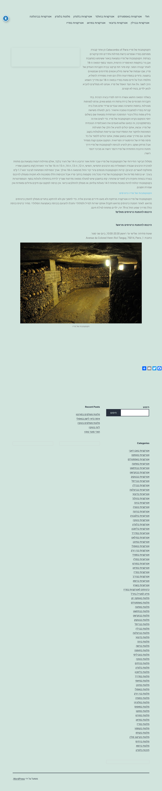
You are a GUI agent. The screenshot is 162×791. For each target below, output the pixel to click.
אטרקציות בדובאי (118, 22)
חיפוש (146, 407)
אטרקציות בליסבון (140, 528)
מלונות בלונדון (62, 16)
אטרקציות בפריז (75, 22)
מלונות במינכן (142, 685)
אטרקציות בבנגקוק (140, 476)
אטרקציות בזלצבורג (139, 515)
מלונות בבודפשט (141, 611)
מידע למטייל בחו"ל (140, 593)
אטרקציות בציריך (141, 576)
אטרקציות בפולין (141, 559)
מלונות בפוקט (142, 711)
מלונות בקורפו (142, 732)
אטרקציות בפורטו (140, 563)
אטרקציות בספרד (140, 554)
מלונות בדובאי (142, 637)
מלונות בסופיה (142, 698)
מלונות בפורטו (142, 715)
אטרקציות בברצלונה (41, 16)
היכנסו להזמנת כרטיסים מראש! (134, 224)
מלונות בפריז (143, 724)
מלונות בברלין (142, 628)
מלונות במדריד (142, 676)
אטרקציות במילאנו (140, 537)
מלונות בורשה (142, 646)
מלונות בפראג (142, 719)
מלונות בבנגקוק (141, 620)
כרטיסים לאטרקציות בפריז (136, 589)
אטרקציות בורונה (141, 511)
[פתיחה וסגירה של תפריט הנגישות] (6, 18)
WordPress (19, 778)
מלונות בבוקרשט (141, 615)
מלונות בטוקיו (142, 659)
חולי (147, 16)
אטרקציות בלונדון (82, 16)
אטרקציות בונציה (141, 507)
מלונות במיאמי (142, 680)
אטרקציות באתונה (140, 463)
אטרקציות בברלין (140, 22)
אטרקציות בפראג (96, 22)
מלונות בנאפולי (142, 689)
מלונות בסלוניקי (141, 702)
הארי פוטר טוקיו (92, 431)
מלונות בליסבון (142, 672)
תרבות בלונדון (142, 750)
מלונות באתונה (142, 607)
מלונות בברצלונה (141, 633)
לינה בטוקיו (94, 427)
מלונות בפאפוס (142, 706)
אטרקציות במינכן (141, 541)
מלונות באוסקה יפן (140, 598)
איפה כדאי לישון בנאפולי (88, 418)
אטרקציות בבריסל (140, 481)
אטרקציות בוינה (141, 502)
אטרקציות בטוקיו (141, 520)
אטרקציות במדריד (140, 533)
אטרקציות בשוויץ (141, 585)
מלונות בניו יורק (141, 693)
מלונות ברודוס (142, 741)
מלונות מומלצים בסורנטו (88, 414)
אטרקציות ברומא (141, 581)
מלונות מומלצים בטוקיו (89, 423)
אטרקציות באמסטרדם (130, 16)
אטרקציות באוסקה (140, 455)
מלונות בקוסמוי (142, 728)
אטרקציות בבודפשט (139, 468)
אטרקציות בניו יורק (140, 550)
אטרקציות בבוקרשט (139, 472)
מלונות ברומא (142, 745)
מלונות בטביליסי (141, 654)
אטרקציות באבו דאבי (139, 450)
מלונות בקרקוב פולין (139, 737)
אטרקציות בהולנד (104, 16)
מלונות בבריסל (142, 624)
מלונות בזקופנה (141, 650)
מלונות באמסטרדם (140, 602)
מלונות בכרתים (142, 663)
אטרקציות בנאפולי (140, 546)
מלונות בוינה (143, 641)
